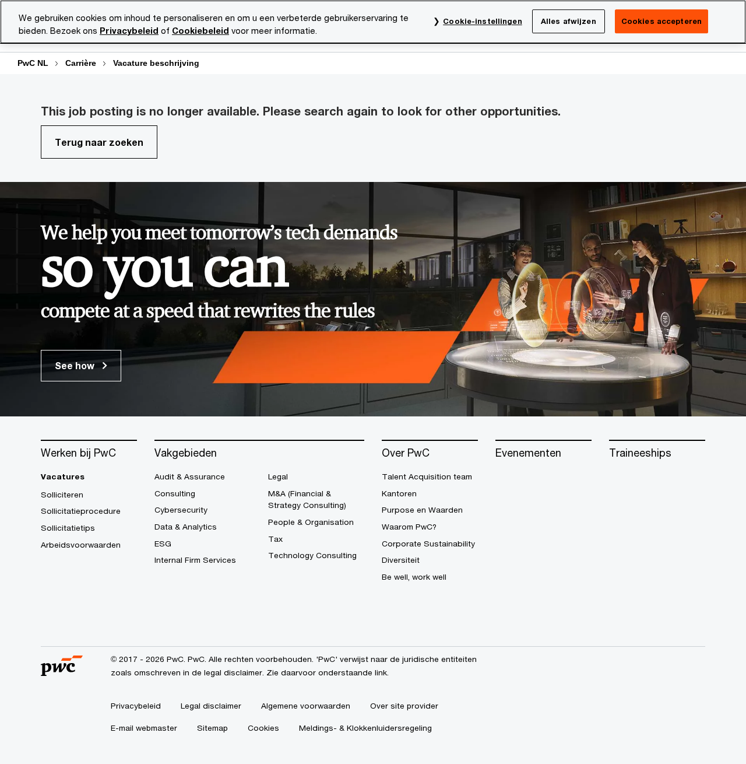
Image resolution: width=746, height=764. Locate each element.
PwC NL (32, 63)
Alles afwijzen (568, 21)
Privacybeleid (129, 31)
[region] (373, 22)
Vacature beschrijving (156, 63)
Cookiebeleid (200, 31)
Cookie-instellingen (482, 21)
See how (76, 365)
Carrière (80, 63)
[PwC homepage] (62, 672)
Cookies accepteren (661, 21)
